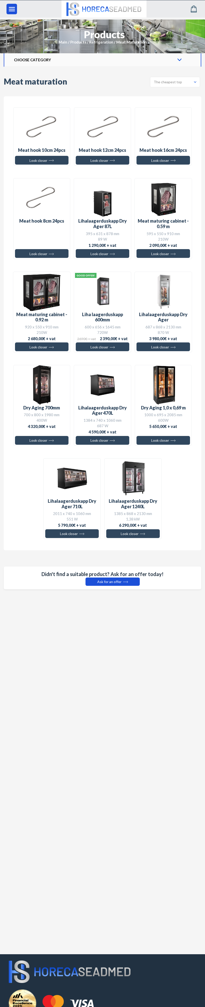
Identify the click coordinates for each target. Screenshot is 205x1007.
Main (62, 42)
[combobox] (175, 82)
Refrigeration (101, 42)
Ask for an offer (109, 582)
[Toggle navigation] (11, 9)
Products (78, 42)
